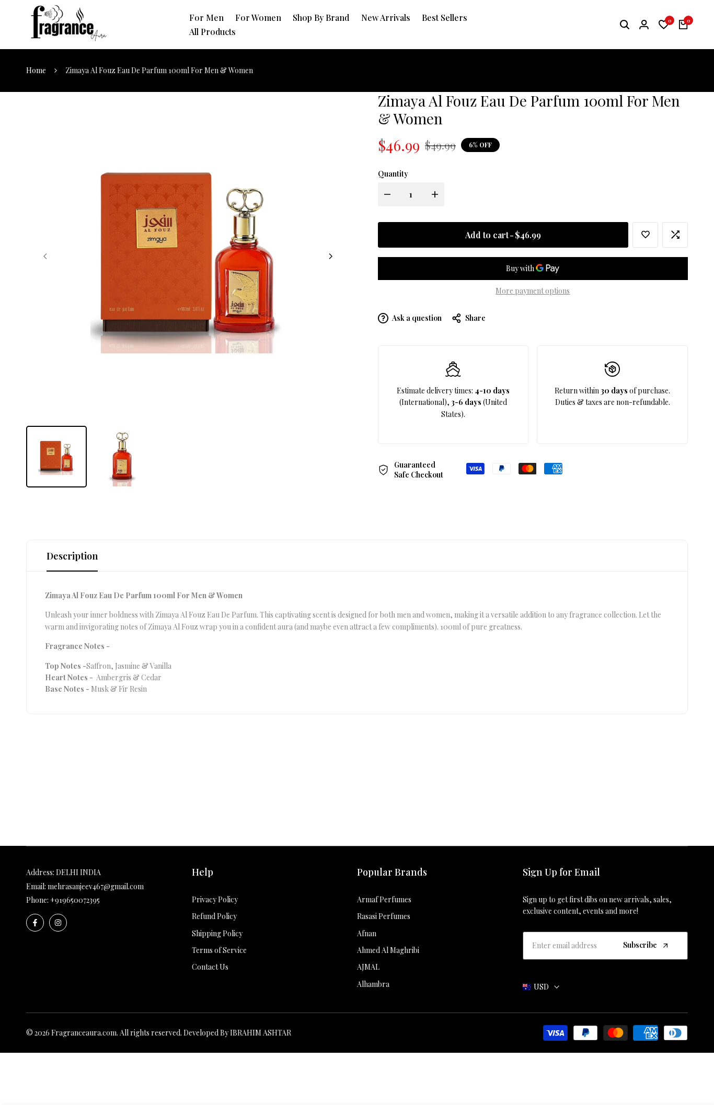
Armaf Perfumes (384, 899)
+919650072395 (75, 900)
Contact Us (210, 967)
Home (36, 70)
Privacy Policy (215, 899)
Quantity (393, 174)
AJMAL (368, 967)
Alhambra (373, 984)
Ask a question (416, 318)
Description (72, 556)
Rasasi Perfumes (383, 916)
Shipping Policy (217, 933)
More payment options (533, 291)
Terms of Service (219, 950)
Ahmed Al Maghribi (388, 950)
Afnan (366, 933)
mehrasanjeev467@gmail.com (96, 886)
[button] (645, 235)
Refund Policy (214, 916)
